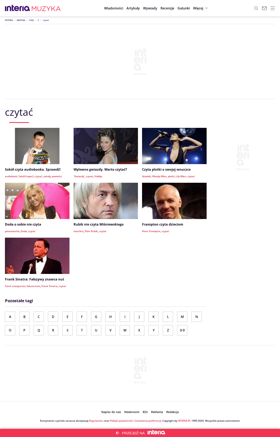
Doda (24, 231)
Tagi (31, 20)
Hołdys (98, 176)
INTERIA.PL (184, 420)
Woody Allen (159, 176)
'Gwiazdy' (79, 176)
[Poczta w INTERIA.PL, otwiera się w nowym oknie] (264, 8)
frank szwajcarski (15, 286)
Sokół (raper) (25, 176)
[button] (183, 8)
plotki (171, 176)
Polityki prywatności (121, 420)
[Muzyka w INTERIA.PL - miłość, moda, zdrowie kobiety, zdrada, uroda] (46, 8)
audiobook (11, 176)
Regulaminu (96, 420)
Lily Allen (181, 176)
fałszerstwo (33, 286)
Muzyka (21, 20)
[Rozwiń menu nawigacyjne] (273, 8)
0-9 (182, 330)
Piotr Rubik (91, 231)
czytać (38, 176)
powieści (57, 176)
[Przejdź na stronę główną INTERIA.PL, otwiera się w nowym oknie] (17, 8)
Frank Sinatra (49, 286)
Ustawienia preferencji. (148, 420)
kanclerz (79, 231)
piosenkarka (12, 231)
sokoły (47, 176)
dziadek (146, 176)
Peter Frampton (151, 231)
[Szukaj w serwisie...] (256, 8)
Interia (9, 20)
